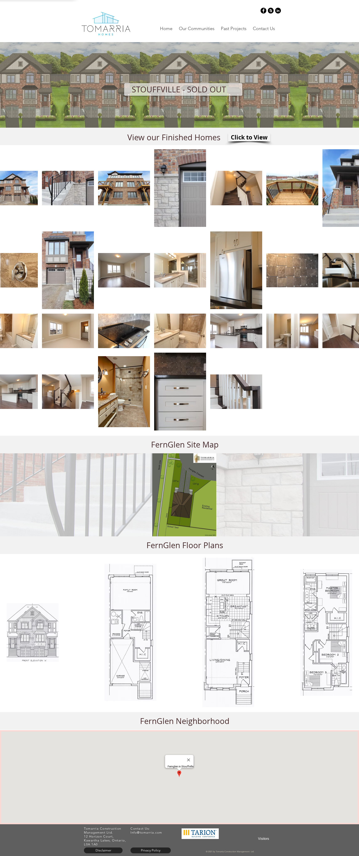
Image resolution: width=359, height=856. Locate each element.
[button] (197, 28)
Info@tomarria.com (146, 832)
